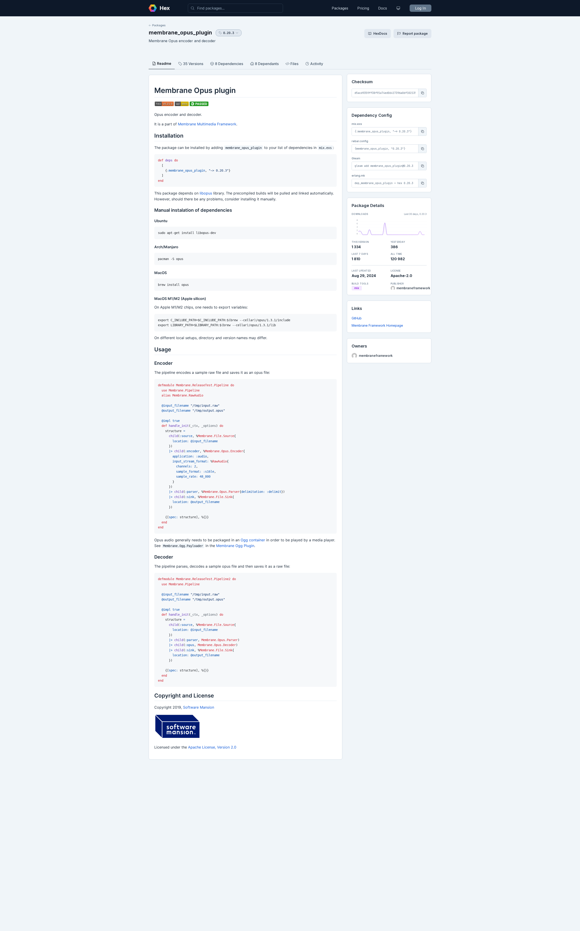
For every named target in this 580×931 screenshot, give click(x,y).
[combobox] (235, 8)
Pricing (363, 8)
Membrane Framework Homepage (377, 325)
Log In (420, 8)
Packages (340, 8)
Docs (382, 8)
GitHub (357, 318)
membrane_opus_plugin (180, 32)
